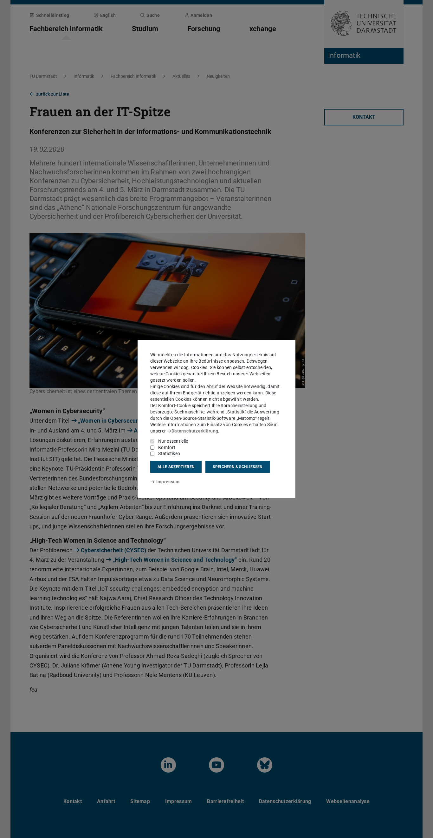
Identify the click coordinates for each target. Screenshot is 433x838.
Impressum (167, 481)
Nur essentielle (173, 441)
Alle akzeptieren (176, 467)
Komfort (166, 447)
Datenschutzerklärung (194, 430)
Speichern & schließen (237, 467)
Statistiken (169, 453)
